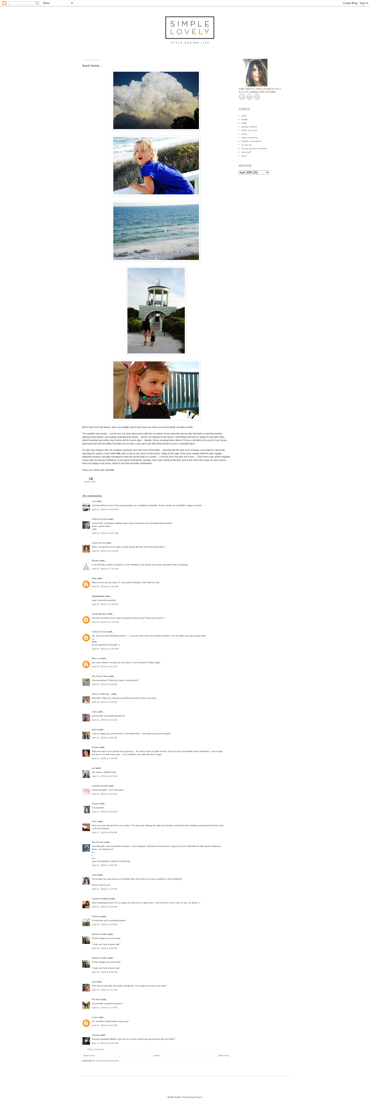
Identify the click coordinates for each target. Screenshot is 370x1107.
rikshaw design (100, 786)
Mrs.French (98, 842)
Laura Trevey (99, 543)
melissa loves (99, 631)
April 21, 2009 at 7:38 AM (104, 758)
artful (243, 116)
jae (93, 768)
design (244, 119)
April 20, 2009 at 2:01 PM (104, 666)
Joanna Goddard (100, 898)
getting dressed (249, 126)
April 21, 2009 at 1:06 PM (104, 865)
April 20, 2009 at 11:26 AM (105, 569)
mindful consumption (251, 141)
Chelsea (96, 916)
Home (157, 1055)
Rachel (95, 560)
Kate (94, 578)
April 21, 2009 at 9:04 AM (104, 832)
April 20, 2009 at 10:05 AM (105, 509)
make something (249, 137)
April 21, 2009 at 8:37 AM (104, 776)
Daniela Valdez (99, 934)
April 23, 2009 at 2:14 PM (104, 1007)
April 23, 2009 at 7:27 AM (104, 990)
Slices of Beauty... (101, 694)
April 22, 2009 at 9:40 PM (104, 948)
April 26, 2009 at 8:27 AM (104, 1025)
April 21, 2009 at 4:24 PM (104, 924)
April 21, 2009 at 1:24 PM (104, 889)
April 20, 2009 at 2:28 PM (104, 684)
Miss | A (96, 658)
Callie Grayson (99, 519)
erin (94, 501)
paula (95, 729)
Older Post (223, 1055)
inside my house (249, 130)
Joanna (96, 1035)
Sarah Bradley (99, 614)
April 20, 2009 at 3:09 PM (104, 702)
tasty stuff (246, 152)
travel (93, 482)
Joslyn (95, 803)
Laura (95, 1017)
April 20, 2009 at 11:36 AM (105, 586)
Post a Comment (96, 1049)
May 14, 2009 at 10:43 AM (105, 1043)
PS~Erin (96, 999)
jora (94, 981)
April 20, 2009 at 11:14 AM (105, 551)
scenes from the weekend (254, 148)
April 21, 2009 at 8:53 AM (104, 794)
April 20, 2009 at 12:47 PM (105, 622)
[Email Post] (90, 478)
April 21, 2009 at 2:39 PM (104, 907)
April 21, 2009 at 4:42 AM (104, 720)
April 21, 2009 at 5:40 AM (104, 737)
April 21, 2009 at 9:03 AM (104, 812)
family (244, 123)
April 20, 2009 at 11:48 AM (105, 604)
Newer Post (89, 1055)
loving (244, 134)
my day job (246, 145)
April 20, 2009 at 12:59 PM (105, 649)
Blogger (198, 1097)
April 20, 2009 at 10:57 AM (105, 533)
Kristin (95, 747)
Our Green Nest (100, 676)
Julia (94, 712)
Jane (94, 821)
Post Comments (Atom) (107, 1060)
